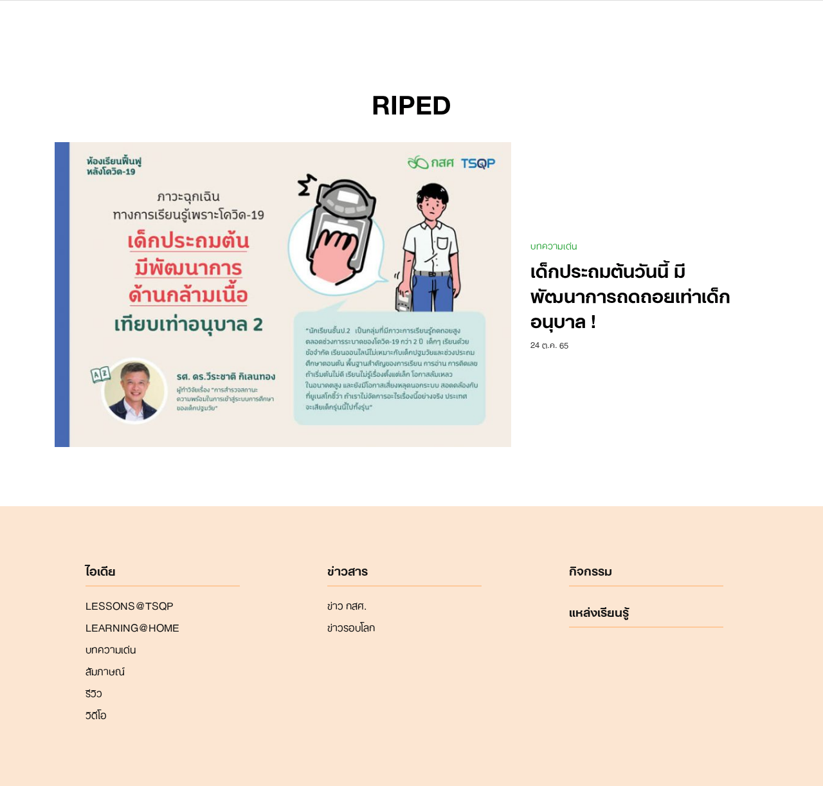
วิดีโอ (96, 714)
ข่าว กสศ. (346, 604)
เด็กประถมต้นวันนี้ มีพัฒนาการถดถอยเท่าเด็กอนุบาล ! (630, 293)
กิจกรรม (590, 571)
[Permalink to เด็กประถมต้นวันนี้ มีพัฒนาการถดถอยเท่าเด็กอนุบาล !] (283, 293)
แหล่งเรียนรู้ (599, 612)
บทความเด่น (553, 245)
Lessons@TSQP (130, 604)
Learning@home (132, 626)
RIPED (411, 102)
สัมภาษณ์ (105, 670)
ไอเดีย (101, 571)
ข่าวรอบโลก (351, 626)
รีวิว (94, 692)
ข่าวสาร (347, 571)
